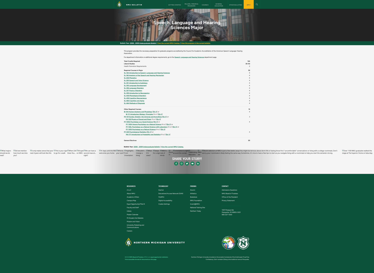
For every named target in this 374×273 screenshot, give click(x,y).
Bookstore (193, 197)
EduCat (161, 190)
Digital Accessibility (165, 200)
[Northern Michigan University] (119, 4)
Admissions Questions (229, 190)
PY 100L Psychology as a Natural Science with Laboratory (146, 127)
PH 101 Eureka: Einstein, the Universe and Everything (143, 117)
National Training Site (197, 207)
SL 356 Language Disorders (134, 88)
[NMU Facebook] (176, 164)
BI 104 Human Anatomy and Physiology (138, 112)
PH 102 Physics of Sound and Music (138, 119)
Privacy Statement (228, 200)
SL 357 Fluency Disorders (133, 91)
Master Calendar (132, 214)
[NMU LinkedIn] (198, 164)
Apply (249, 5)
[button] (257, 4)
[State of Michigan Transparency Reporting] (229, 243)
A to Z (129, 190)
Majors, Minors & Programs (192, 5)
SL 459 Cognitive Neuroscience (135, 98)
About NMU (131, 193)
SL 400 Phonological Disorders (135, 96)
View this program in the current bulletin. (195, 43)
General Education (219, 5)
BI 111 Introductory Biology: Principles (139, 114)
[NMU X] (187, 164)
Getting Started (174, 5)
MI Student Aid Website (135, 218)
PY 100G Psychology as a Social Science (138, 122)
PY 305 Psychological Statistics (135, 132)
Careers (129, 231)
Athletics (193, 193)
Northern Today (195, 211)
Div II (155, 112)
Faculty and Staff (133, 207)
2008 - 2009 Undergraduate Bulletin (143, 43)
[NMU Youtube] (192, 164)
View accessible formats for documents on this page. (141, 259)
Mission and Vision (133, 221)
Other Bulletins (235, 5)
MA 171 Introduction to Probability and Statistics (143, 134)
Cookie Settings (164, 204)
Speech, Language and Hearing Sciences (189, 57)
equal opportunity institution (159, 257)
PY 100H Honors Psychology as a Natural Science (143, 124)
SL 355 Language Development (135, 85)
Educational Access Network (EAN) (170, 193)
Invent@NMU (195, 204)
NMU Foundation (196, 200)
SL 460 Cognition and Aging (134, 101)
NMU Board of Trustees (230, 193)
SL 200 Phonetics (130, 78)
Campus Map (131, 200)
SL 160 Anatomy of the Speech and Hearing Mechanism (144, 75)
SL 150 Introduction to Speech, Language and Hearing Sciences (147, 73)
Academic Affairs (133, 197)
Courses (205, 5)
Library (129, 211)
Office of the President (230, 197)
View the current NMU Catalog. (168, 43)
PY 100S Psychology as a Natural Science (141, 129)
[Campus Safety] (243, 243)
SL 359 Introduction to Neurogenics (136, 93)
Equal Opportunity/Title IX (136, 204)
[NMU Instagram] (181, 164)
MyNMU (161, 197)
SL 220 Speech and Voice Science (136, 80)
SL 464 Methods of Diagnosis (134, 103)
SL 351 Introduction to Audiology (135, 83)
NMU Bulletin (134, 5)
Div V (149, 132)
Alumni (192, 190)
